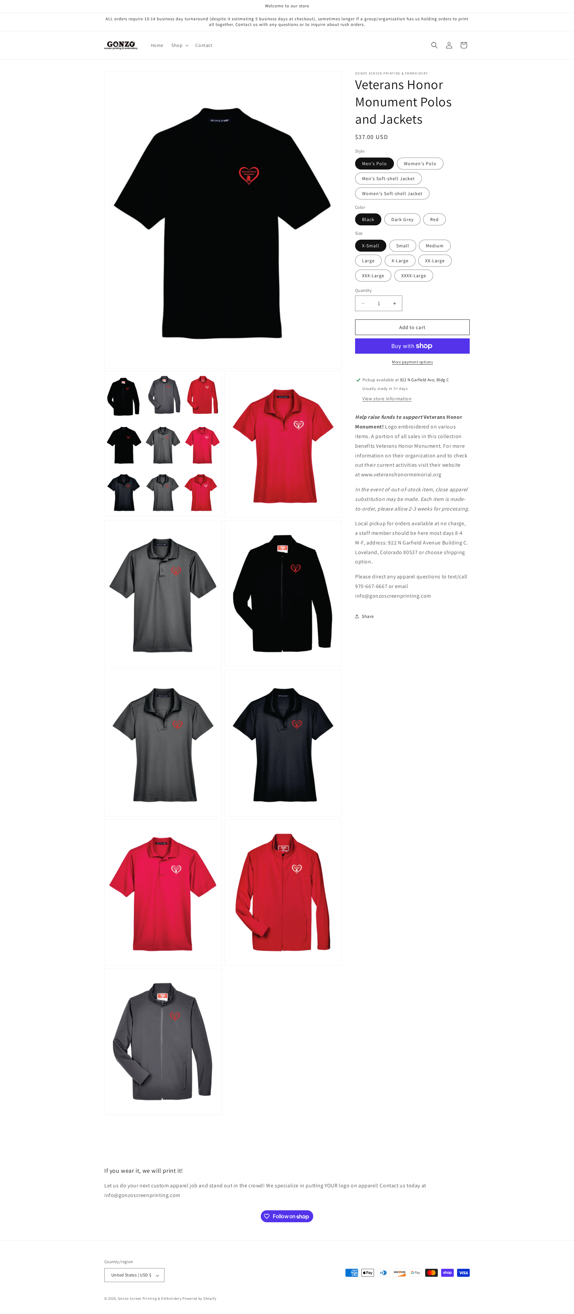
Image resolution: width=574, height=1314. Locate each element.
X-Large (400, 261)
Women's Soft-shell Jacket (392, 193)
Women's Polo (420, 164)
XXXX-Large (413, 276)
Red (434, 219)
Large (368, 261)
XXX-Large (373, 276)
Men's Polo (374, 164)
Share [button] (368, 616)
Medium (435, 246)
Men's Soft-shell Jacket (388, 178)
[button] (179, 45)
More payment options (412, 361)
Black (368, 219)
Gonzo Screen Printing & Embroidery (150, 1298)
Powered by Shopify (199, 1298)
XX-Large (435, 261)
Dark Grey (402, 219)
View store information (387, 399)
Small (402, 246)
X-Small (370, 246)
